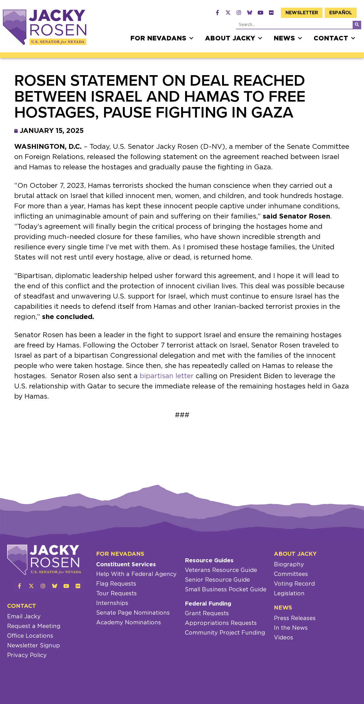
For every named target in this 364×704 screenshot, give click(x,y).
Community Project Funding (225, 633)
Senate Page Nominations (133, 613)
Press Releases (295, 618)
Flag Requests (116, 584)
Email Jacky (24, 616)
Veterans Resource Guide (221, 570)
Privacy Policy (27, 655)
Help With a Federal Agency (136, 574)
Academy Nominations (128, 622)
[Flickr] (271, 12)
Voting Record (294, 584)
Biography (289, 564)
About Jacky (230, 38)
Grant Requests (207, 613)
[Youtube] (260, 12)
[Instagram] (239, 12)
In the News (291, 628)
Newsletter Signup (33, 646)
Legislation (289, 593)
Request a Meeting (33, 626)
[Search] (357, 25)
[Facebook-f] (217, 12)
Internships (112, 603)
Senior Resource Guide (217, 580)
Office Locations (30, 636)
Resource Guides (209, 560)
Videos (283, 638)
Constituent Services (126, 564)
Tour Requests (116, 593)
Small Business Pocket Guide (225, 589)
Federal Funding (208, 604)
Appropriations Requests (221, 623)
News (284, 38)
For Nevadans (159, 38)
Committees (291, 574)
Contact (331, 38)
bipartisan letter (167, 376)
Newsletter (302, 13)
